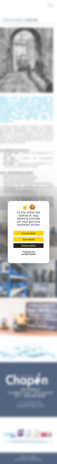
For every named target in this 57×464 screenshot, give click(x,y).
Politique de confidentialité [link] (28, 253)
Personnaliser (28, 245)
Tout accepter (28, 233)
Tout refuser (28, 239)
